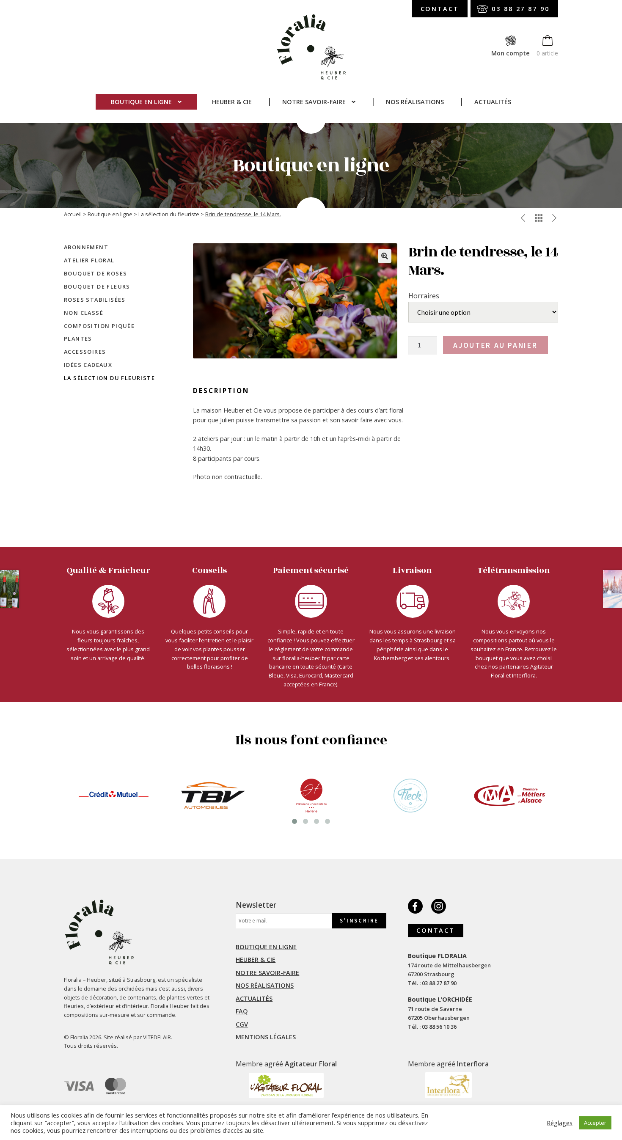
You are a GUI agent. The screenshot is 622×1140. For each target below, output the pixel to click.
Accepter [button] (595, 1122)
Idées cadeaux (88, 365)
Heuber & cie (232, 102)
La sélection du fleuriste (168, 214)
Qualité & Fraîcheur (108, 570)
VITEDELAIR (157, 1037)
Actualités (492, 102)
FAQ (242, 1011)
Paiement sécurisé (311, 570)
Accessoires (85, 351)
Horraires (423, 295)
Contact (440, 9)
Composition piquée (99, 326)
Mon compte (510, 53)
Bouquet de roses (95, 273)
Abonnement (86, 247)
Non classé (83, 313)
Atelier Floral (89, 260)
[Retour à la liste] (538, 218)
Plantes (78, 338)
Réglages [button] (559, 1122)
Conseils (209, 570)
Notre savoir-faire (314, 102)
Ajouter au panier (495, 345)
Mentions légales (266, 1037)
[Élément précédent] (523, 218)
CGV (242, 1024)
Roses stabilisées (95, 299)
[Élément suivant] (554, 218)
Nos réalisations (415, 102)
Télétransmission (514, 570)
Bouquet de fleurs (97, 286)
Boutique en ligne (141, 102)
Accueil (73, 214)
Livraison (412, 570)
